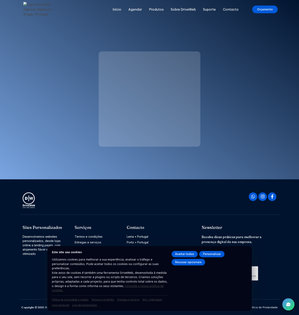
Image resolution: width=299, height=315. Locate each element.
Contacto (231, 9)
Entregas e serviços (128, 299)
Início (117, 9)
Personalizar (212, 254)
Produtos (156, 9)
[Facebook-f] (272, 196)
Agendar (135, 9)
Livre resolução (60, 305)
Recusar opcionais (188, 262)
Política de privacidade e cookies (70, 299)
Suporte (209, 9)
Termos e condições (102, 299)
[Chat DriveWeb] (288, 304)
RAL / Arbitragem (152, 299)
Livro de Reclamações (84, 305)
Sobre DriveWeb (183, 9)
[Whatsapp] (253, 196)
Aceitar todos (184, 254)
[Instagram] (262, 196)
